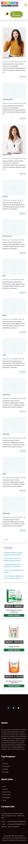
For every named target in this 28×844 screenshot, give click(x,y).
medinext (17, 61)
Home (4, 786)
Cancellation (6, 797)
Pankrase (5, 764)
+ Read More (22, 76)
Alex (4, 276)
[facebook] (8, 708)
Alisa (4, 474)
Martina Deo (7, 155)
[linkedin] (18, 708)
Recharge (5, 772)
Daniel (4, 196)
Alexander (6, 513)
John (4, 355)
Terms (4, 800)
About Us (5, 789)
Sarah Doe (6, 58)
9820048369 (16, 15)
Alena (4, 315)
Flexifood (5, 769)
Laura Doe (6, 394)
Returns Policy (6, 792)
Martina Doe (7, 236)
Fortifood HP (6, 766)
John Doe (5, 434)
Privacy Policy (6, 795)
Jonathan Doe (7, 99)
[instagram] (13, 708)
